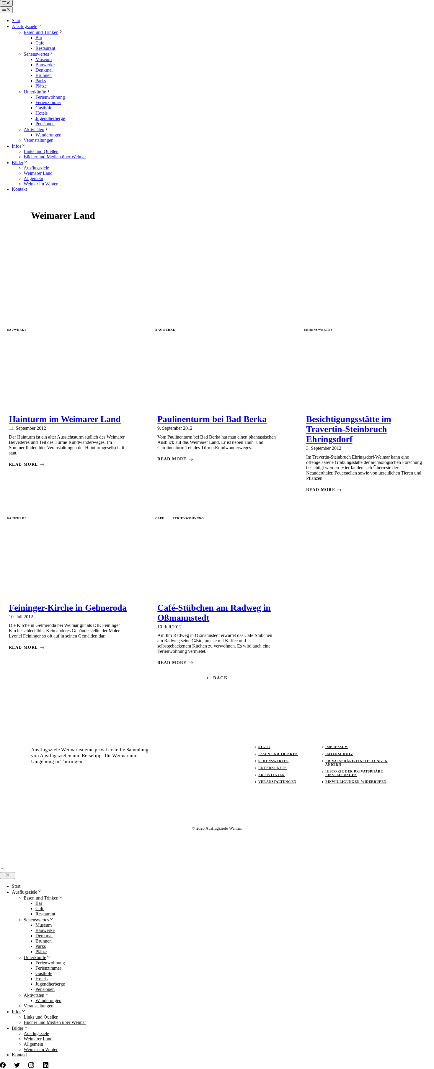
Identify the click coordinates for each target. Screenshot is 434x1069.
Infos (16, 146)
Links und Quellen (41, 151)
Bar (38, 37)
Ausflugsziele (24, 26)
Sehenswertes (36, 54)
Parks (40, 80)
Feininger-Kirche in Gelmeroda (68, 607)
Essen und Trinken (41, 32)
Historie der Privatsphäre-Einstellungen (355, 773)
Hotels (41, 113)
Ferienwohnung (50, 97)
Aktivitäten (34, 129)
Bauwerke (45, 64)
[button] (2, 869)
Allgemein (33, 178)
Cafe (39, 42)
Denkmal (44, 70)
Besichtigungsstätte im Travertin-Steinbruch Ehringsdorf (348, 429)
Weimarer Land (38, 173)
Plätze (41, 85)
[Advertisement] (217, 278)
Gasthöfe (43, 107)
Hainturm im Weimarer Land (65, 419)
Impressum (336, 747)
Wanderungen (48, 134)
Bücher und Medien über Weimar (55, 156)
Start (16, 20)
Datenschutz (339, 754)
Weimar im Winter (41, 183)
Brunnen (43, 75)
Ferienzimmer (48, 102)
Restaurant (45, 48)
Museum (43, 59)
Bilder (17, 162)
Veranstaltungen (38, 140)
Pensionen (45, 123)
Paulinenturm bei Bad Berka (212, 419)
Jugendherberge (50, 118)
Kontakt (19, 189)
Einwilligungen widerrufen (356, 781)
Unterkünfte (35, 91)
